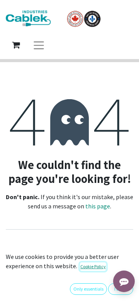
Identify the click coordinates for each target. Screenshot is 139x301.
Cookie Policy (93, 266)
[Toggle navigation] (39, 45)
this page (97, 206)
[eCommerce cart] (16, 45)
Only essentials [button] (88, 289)
